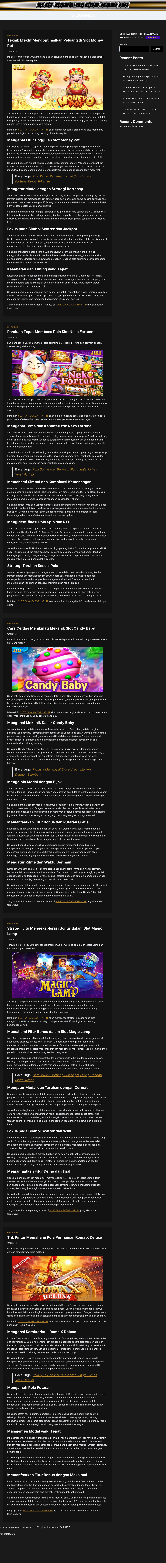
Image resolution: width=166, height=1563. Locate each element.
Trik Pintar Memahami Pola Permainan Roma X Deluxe (54, 1237)
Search (123, 44)
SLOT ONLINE (12, 35)
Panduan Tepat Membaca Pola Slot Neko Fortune (50, 332)
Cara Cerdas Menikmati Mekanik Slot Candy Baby (51, 628)
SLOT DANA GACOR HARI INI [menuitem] (33, 129)
